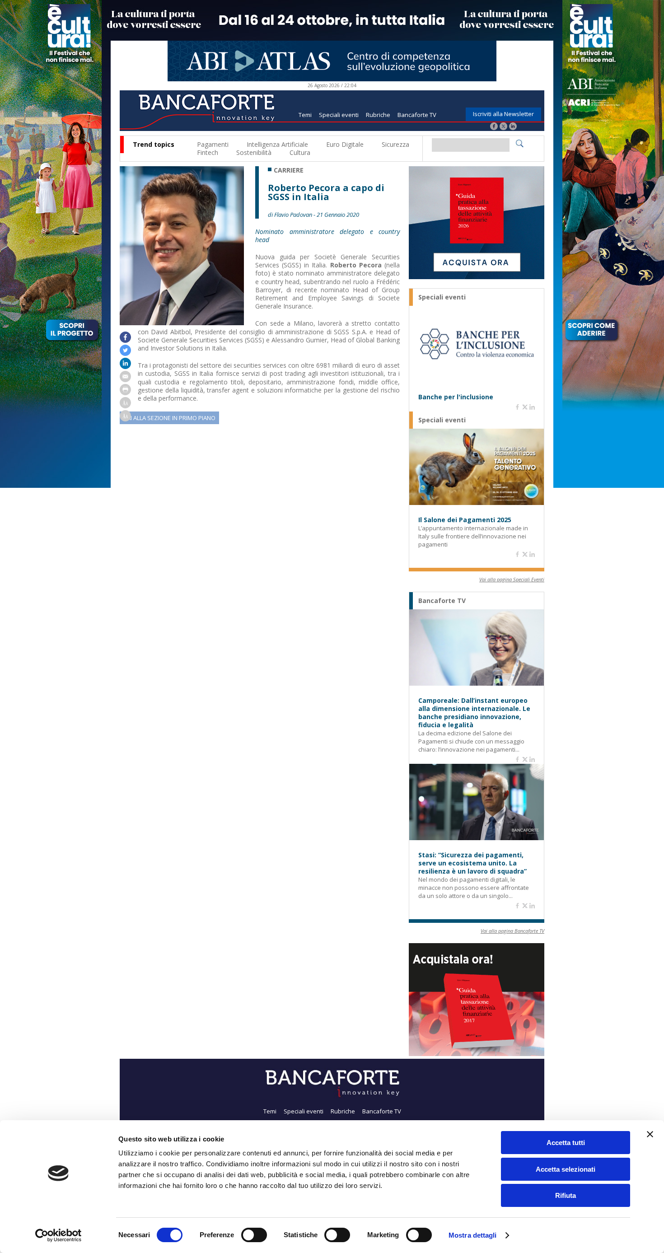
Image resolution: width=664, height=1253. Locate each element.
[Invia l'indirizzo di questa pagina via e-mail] (125, 379)
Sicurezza (395, 144)
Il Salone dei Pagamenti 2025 (464, 520)
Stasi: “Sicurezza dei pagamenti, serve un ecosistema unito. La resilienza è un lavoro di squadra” (472, 863)
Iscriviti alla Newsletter (503, 114)
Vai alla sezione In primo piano (169, 418)
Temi (305, 115)
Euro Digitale (345, 144)
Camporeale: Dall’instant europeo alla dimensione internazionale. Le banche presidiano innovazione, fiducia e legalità (474, 713)
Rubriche (378, 115)
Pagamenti (213, 144)
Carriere (289, 170)
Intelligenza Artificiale (277, 144)
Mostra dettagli (473, 1235)
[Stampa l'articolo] (125, 392)
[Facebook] (494, 127)
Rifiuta (565, 1195)
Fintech (207, 152)
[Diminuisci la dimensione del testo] (125, 419)
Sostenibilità (253, 152)
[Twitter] (503, 127)
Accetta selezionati (565, 1169)
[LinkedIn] (513, 127)
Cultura (300, 152)
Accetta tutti (566, 1142)
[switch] (254, 1235)
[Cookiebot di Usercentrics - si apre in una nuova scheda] (58, 1235)
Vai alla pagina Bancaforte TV (512, 930)
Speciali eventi (339, 115)
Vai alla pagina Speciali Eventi (511, 579)
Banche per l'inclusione (455, 397)
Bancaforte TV (416, 115)
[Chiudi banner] (650, 1134)
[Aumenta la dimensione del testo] (125, 406)
